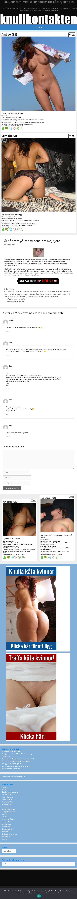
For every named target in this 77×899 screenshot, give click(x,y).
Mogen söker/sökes (8, 809)
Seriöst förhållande (8, 819)
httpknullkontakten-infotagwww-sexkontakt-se (23, 291)
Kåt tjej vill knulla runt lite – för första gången (17, 754)
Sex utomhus (6, 824)
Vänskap (5, 839)
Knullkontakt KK (7, 799)
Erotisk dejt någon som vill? (15, 302)
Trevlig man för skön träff (11, 769)
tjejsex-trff (23, 296)
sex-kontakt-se (38, 294)
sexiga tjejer (49, 294)
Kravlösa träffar (7, 802)
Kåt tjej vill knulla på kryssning (12, 764)
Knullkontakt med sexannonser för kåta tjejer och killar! (38, 3)
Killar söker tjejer (7, 797)
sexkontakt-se (58, 294)
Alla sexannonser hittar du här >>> (13, 777)
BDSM (4, 790)
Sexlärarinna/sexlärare (9, 834)
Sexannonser (10, 289)
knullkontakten (61, 291)
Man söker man (7, 804)
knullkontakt (51, 291)
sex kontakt (28, 294)
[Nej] (74, 894)
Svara (8, 331)
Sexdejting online (7, 829)
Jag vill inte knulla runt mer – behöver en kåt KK (18, 759)
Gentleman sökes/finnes (10, 792)
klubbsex (43, 291)
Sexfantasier (6, 831)
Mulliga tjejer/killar (8, 812)
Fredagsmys (6, 756)
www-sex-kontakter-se (36, 296)
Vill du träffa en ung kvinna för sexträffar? (16, 766)
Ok (39, 896)
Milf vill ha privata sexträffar (16, 299)
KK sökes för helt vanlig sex (11, 751)
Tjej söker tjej (6, 836)
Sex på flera (6, 822)
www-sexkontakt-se (52, 296)
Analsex (4, 787)
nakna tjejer (20, 294)
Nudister (5, 814)
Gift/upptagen (7, 794)
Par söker (5, 817)
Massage (5, 807)
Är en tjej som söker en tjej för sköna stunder (17, 761)
